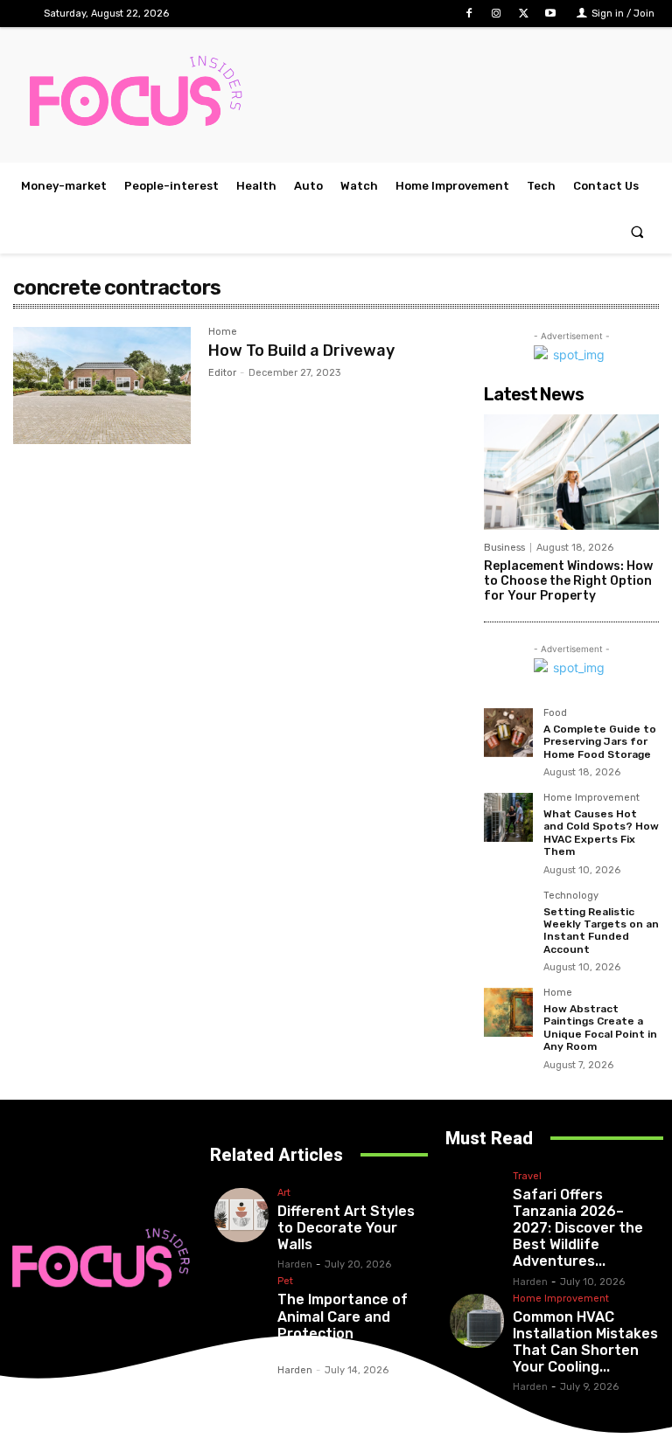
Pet (285, 1281)
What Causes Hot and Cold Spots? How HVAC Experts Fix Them (601, 833)
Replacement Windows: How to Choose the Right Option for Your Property (568, 581)
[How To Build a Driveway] (102, 385)
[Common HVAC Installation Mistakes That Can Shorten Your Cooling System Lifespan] (477, 1321)
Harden (294, 1264)
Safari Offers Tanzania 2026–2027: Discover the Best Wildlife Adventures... (578, 1228)
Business (504, 547)
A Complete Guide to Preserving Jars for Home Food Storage (599, 742)
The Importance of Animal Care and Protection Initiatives (342, 1324)
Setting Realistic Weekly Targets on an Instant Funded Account (601, 930)
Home (222, 332)
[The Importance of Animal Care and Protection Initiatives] (241, 1303)
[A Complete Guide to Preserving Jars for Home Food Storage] (508, 732)
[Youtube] (550, 13)
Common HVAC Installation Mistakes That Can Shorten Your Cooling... (585, 1342)
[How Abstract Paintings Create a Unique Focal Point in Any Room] (508, 1012)
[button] (637, 231)
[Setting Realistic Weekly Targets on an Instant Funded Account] (508, 915)
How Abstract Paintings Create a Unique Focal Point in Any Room (600, 1027)
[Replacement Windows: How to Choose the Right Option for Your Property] (571, 472)
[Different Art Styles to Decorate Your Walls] (241, 1215)
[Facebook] (468, 13)
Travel (527, 1176)
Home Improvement (591, 798)
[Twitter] (523, 13)
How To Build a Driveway (301, 350)
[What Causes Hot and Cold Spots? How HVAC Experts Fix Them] (508, 817)
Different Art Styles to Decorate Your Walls (346, 1228)
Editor (222, 373)
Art (283, 1193)
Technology (570, 896)
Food (555, 713)
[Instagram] (495, 13)
